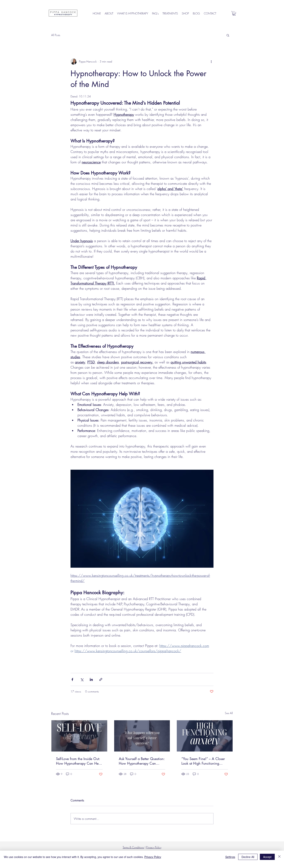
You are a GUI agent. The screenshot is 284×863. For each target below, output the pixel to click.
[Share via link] (101, 679)
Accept (267, 857)
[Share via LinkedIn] (91, 679)
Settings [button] (230, 857)
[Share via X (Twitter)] (82, 679)
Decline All (247, 857)
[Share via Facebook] (72, 679)
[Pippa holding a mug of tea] (79, 736)
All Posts (55, 35)
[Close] (279, 857)
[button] (234, 13)
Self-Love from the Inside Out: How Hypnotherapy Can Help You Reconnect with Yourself (78, 761)
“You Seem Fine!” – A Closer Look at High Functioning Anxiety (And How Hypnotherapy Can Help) (203, 761)
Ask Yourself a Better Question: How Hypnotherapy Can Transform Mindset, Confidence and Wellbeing (142, 761)
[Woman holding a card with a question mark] (142, 736)
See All (229, 713)
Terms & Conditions (133, 847)
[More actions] (211, 61)
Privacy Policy (153, 847)
